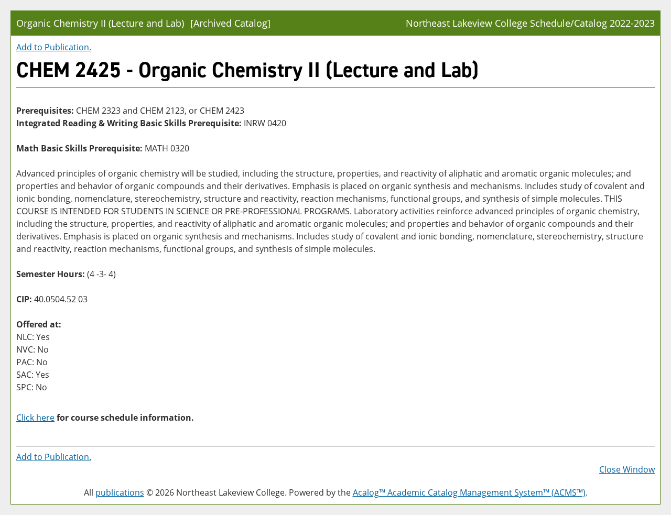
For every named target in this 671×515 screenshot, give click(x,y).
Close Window (627, 469)
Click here (35, 417)
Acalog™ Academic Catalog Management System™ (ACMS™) (469, 492)
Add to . (53, 47)
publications (119, 492)
